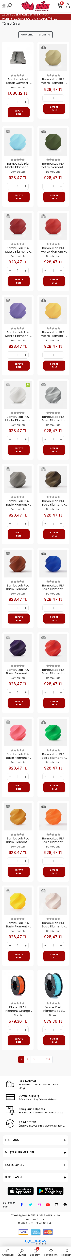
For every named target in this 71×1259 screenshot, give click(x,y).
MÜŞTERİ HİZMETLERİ (19, 1152)
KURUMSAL (12, 1140)
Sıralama (44, 34)
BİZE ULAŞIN (13, 1177)
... (40, 1059)
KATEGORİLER (14, 1165)
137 (48, 1059)
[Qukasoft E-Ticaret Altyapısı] (35, 1242)
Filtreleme (27, 34)
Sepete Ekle (19, 112)
